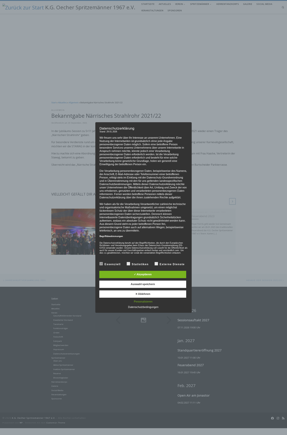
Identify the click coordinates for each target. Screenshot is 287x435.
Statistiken (140, 264)
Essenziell (112, 264)
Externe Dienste (172, 264)
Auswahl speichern (143, 284)
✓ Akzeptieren (143, 274)
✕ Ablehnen (142, 294)
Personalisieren (143, 301)
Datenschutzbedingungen (143, 307)
